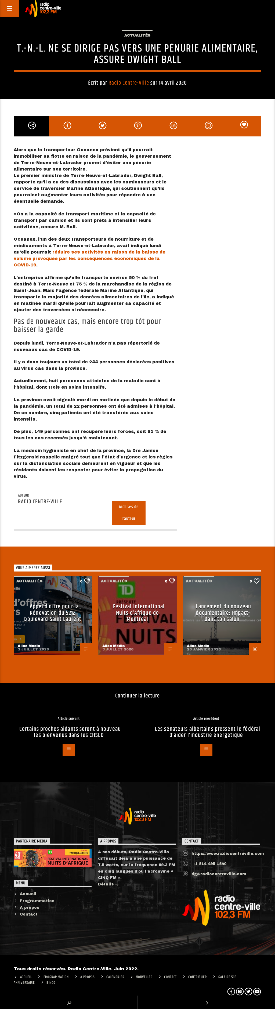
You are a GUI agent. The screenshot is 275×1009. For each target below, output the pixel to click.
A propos (29, 908)
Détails (106, 884)
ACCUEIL (26, 977)
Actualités (137, 35)
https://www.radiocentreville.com (227, 854)
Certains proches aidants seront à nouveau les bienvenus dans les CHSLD (70, 732)
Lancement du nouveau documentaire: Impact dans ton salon (223, 613)
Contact (29, 914)
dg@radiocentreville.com (218, 874)
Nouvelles (144, 977)
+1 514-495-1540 (208, 864)
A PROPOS (87, 977)
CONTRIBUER (197, 977)
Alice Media (29, 646)
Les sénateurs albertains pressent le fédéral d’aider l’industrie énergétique (207, 732)
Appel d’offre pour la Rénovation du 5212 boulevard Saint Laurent (52, 613)
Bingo (51, 983)
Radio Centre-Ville (128, 83)
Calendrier (115, 977)
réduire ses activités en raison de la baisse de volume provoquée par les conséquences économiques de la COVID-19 (89, 258)
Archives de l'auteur (129, 513)
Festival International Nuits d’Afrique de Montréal (139, 613)
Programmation (37, 901)
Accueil (28, 894)
